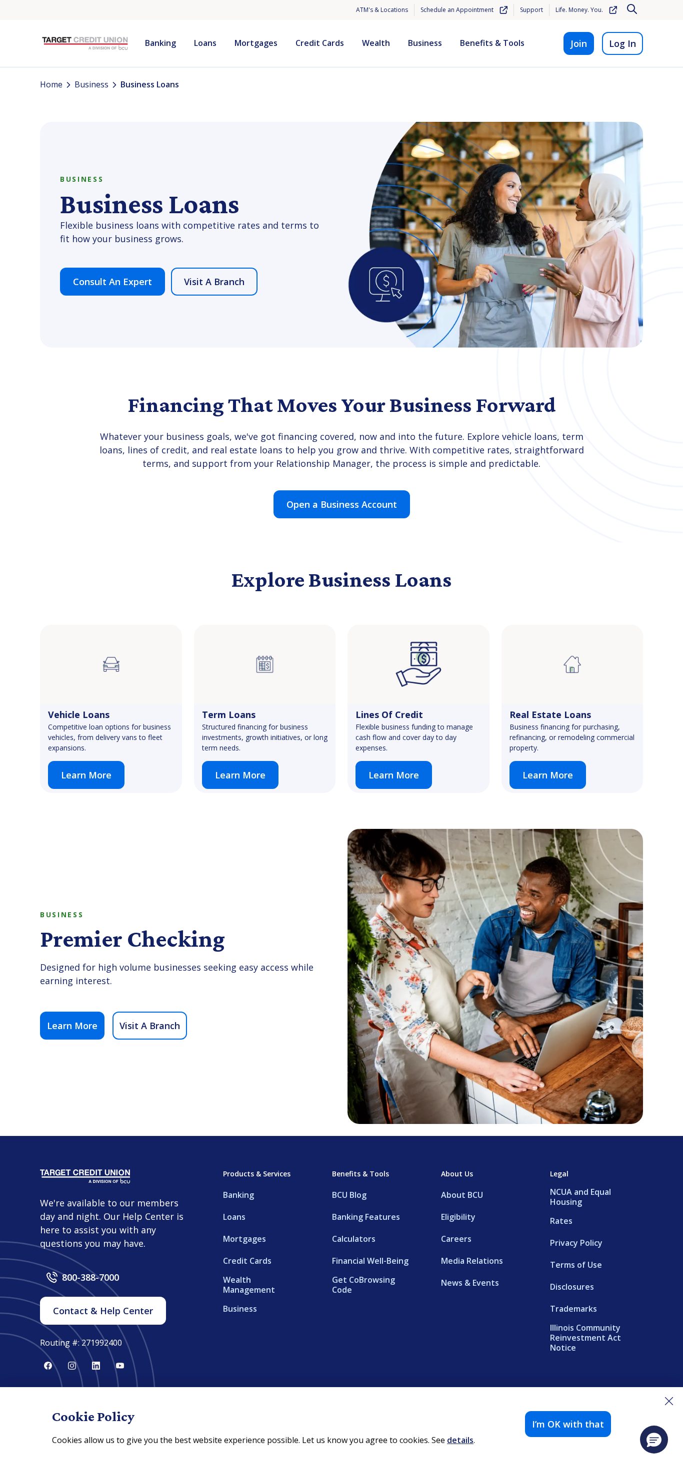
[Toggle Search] (633, 10)
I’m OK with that (568, 1424)
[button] (654, 1440)
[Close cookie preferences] (669, 1401)
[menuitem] (160, 43)
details (460, 1440)
